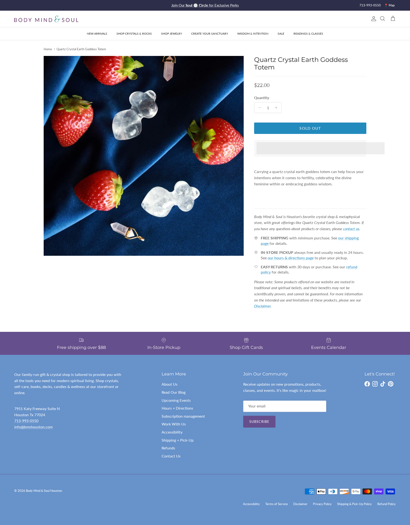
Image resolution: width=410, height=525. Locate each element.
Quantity (261, 97)
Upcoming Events (176, 400)
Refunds (168, 448)
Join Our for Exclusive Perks (205, 5)
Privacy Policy (322, 504)
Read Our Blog (174, 392)
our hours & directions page (291, 258)
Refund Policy (386, 504)
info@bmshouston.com (33, 427)
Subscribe (259, 422)
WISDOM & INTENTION (252, 33)
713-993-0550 (370, 5)
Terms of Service (276, 504)
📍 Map (389, 5)
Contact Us (171, 456)
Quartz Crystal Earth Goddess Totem (81, 49)
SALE (281, 33)
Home (48, 49)
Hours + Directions (177, 408)
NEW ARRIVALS (97, 33)
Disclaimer (300, 504)
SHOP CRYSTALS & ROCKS (134, 33)
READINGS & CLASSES (308, 33)
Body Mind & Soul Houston (44, 491)
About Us (169, 384)
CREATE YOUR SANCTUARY (209, 33)
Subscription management (183, 416)
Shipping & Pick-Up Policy (354, 504)
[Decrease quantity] (258, 107)
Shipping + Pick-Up (178, 440)
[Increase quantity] (277, 107)
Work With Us (174, 424)
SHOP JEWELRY (171, 33)
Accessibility (172, 432)
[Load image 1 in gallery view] (144, 156)
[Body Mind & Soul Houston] (46, 18)
